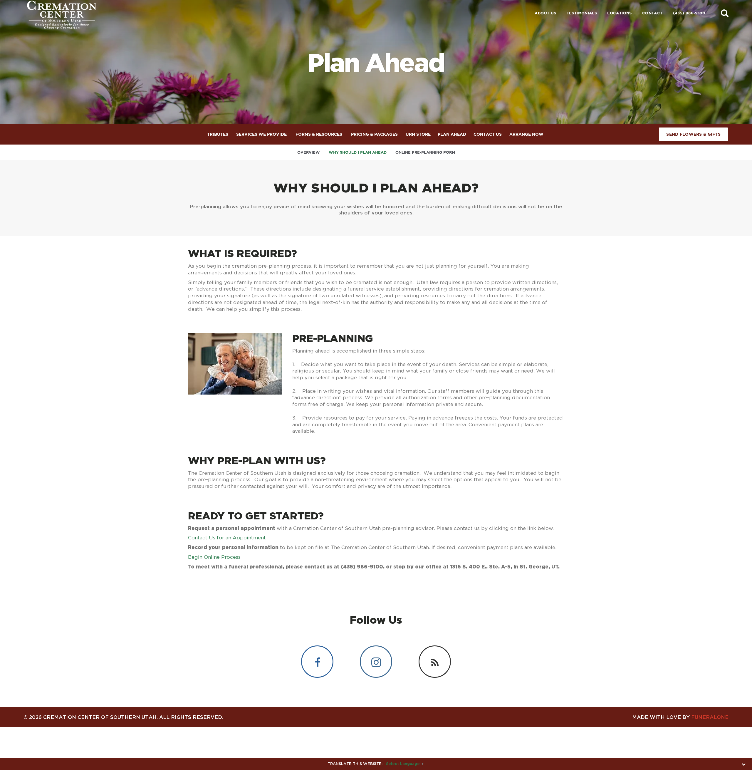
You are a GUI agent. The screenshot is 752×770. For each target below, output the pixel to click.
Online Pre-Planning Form (425, 152)
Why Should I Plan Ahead (358, 152)
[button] (724, 13)
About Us (545, 13)
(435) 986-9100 (689, 13)
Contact (652, 13)
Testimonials (582, 13)
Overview (308, 152)
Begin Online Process (214, 557)
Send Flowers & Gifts (693, 134)
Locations (619, 13)
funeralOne (709, 717)
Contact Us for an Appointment (227, 537)
